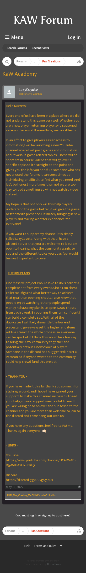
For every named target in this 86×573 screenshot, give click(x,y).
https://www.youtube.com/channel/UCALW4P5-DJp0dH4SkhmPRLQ (41, 462)
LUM (9, 495)
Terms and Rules (45, 546)
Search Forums (17, 48)
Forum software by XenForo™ (43, 561)
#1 (79, 487)
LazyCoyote (28, 90)
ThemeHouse (54, 564)
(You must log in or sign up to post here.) (43, 515)
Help (27, 546)
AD (45, 495)
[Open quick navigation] (79, 61)
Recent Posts (40, 48)
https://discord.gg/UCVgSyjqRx (29, 480)
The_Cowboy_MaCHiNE (26, 495)
